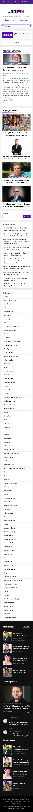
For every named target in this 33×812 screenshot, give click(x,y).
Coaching (7, 337)
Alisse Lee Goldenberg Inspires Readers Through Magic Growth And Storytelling (18, 724)
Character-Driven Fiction (11, 326)
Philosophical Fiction (10, 487)
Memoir (6, 435)
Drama (13, 201)
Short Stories (8, 562)
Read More (6, 103)
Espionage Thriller (9, 382)
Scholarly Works (9, 550)
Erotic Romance (9, 379)
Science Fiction (8, 554)
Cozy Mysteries (8, 349)
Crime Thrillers (8, 352)
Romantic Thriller (9, 543)
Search (5, 213)
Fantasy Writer (8, 390)
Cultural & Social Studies (11, 356)
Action (6, 296)
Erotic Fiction (8, 375)
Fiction (14, 177)
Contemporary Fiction (10, 345)
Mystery (26, 63)
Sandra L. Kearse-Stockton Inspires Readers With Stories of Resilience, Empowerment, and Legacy (15, 261)
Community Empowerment (12, 341)
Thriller (6, 591)
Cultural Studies (8, 360)
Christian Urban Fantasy (11, 334)
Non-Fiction (7, 476)
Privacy (23, 808)
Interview (13, 130)
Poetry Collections (9, 498)
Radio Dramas (8, 517)
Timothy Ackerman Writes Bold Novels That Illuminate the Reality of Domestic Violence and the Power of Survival (16, 206)
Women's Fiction (9, 606)
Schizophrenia (8, 547)
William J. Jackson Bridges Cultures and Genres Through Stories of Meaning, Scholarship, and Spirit (16, 183)
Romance (7, 524)
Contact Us (17, 806)
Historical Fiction (9, 63)
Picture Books (8, 490)
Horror (6, 412)
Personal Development (11, 483)
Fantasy (6, 386)
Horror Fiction (8, 416)
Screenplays (7, 558)
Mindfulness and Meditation (12, 453)
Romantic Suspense (10, 539)
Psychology (7, 509)
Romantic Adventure (10, 528)
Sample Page (26, 806)
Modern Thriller (8, 457)
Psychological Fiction (10, 505)
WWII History (8, 614)
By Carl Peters (8, 73)
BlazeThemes (16, 803)
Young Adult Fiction (10, 617)
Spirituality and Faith (10, 569)
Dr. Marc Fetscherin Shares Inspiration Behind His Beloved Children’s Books (14, 2)
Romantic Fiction (9, 535)
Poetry (6, 494)
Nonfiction (7, 479)
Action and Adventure (10, 300)
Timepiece (7, 595)
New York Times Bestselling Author (15, 468)
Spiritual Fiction (8, 565)
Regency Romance (9, 520)
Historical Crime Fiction (11, 405)
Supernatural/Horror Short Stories (14, 580)
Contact (10, 806)
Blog (5, 323)
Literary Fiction (8, 431)
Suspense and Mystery (11, 584)
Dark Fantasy (8, 364)
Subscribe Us (11, 808)
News (20, 130)
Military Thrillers (9, 449)
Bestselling (7, 315)
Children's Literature (10, 330)
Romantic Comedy (9, 532)
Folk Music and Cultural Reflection (14, 397)
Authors (6, 308)
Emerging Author (9, 371)
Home (5, 806)
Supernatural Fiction (10, 576)
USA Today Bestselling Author (13, 599)
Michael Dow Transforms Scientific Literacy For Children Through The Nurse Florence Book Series (16, 241)
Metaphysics (8, 442)
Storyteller (7, 573)
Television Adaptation (10, 588)
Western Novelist (9, 603)
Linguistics (7, 427)
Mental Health (8, 438)
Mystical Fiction (9, 464)
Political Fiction (8, 502)
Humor (6, 420)
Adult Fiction (8, 304)
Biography (7, 319)
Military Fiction (8, 446)
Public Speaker (8, 513)
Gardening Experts (9, 401)
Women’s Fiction (9, 610)
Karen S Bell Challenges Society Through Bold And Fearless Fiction (21, 649)
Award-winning (8, 311)
